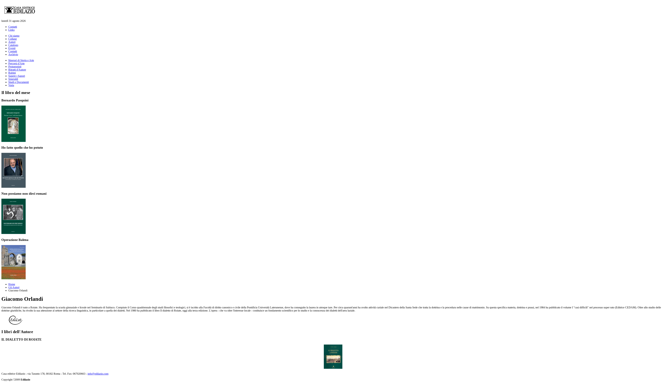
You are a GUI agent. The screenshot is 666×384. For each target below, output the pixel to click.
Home (11, 284)
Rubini (12, 72)
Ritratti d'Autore (17, 69)
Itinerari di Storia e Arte (21, 60)
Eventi (11, 48)
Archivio (13, 54)
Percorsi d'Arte (16, 63)
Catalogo (13, 45)
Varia (11, 85)
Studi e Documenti (18, 82)
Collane (12, 38)
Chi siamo (13, 35)
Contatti (12, 26)
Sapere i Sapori (16, 75)
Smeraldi (13, 79)
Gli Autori (13, 287)
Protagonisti (14, 66)
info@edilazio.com (98, 373)
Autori (11, 41)
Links (11, 29)
